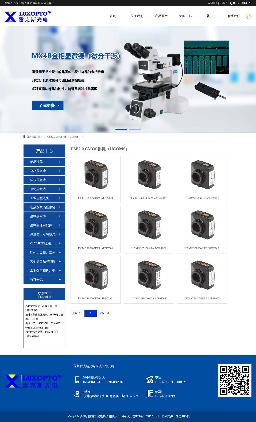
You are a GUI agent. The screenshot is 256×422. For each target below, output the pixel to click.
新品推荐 (36, 162)
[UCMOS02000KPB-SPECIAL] (202, 174)
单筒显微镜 (38, 189)
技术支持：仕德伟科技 (176, 416)
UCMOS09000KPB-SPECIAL (95, 298)
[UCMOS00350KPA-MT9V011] (95, 174)
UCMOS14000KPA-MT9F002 (202, 298)
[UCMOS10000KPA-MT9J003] (149, 275)
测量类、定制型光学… (44, 234)
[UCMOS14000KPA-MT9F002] (202, 275)
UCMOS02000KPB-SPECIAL (202, 198)
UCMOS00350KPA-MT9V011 (95, 198)
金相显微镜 (38, 171)
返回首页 (213, 3)
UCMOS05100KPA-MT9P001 (148, 248)
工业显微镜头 (39, 198)
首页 (113, 16)
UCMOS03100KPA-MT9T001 (95, 248)
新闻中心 (185, 16)
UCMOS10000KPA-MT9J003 (149, 298)
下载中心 (209, 16)
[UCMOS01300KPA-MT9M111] (149, 174)
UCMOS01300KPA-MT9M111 (148, 198)
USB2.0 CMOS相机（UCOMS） (64, 136)
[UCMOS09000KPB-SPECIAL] (95, 275)
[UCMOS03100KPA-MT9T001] (95, 224)
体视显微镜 (38, 180)
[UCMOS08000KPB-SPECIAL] (202, 224)
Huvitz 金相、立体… (44, 252)
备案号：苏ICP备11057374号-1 (140, 416)
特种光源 (36, 279)
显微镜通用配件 (41, 225)
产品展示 (161, 16)
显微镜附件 (38, 216)
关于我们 (137, 16)
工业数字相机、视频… (44, 270)
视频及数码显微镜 (42, 207)
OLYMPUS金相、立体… (44, 243)
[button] (121, 129)
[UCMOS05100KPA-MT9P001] (149, 224)
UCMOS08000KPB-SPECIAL (202, 248)
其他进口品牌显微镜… (44, 261)
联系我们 (224, 3)
